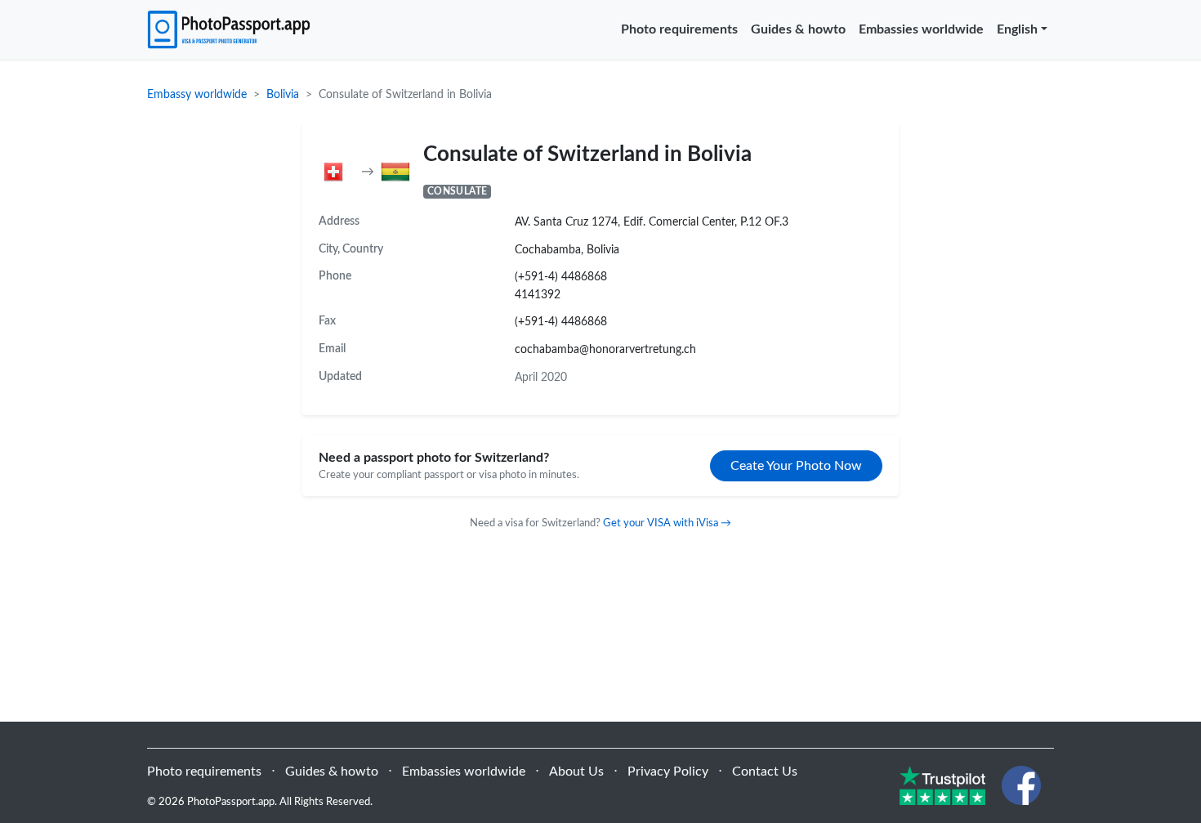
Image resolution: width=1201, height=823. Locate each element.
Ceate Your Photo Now (796, 465)
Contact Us (764, 771)
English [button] (1017, 29)
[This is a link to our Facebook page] (1021, 784)
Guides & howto (798, 29)
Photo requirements (679, 29)
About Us (576, 771)
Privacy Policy (667, 771)
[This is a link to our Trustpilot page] (942, 784)
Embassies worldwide (921, 29)
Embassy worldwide (197, 95)
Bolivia (282, 95)
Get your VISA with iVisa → (667, 523)
